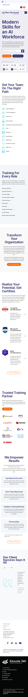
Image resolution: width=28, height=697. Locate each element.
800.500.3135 (7, 4)
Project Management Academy (10, 669)
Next (12, 567)
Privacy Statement (7, 692)
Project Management (10, 108)
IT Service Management (11, 112)
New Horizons (7, 667)
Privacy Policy (12, 651)
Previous (4, 567)
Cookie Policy (19, 651)
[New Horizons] (10, 12)
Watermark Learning (8, 679)
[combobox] (11, 51)
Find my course (7, 56)
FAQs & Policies (7, 629)
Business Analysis (9, 121)
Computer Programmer (7, 191)
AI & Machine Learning (10, 143)
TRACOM (6, 677)
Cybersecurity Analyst (6, 188)
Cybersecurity (9, 116)
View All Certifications (14, 372)
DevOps (7, 151)
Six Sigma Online (7, 673)
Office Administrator (6, 200)
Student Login (6, 623)
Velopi (5, 671)
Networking (8, 132)
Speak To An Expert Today (14, 264)
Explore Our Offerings (14, 541)
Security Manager (5, 212)
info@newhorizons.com (8, 637)
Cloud (7, 128)
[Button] (26, 12)
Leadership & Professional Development (14, 124)
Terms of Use (6, 652)
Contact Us (5, 625)
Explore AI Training (18, 56)
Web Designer (5, 203)
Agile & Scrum (9, 147)
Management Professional (7, 209)
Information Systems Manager (8, 197)
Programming (9, 140)
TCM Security (7, 675)
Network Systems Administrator (8, 215)
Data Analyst (4, 206)
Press (4, 627)
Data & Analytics (9, 136)
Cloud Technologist (6, 194)
